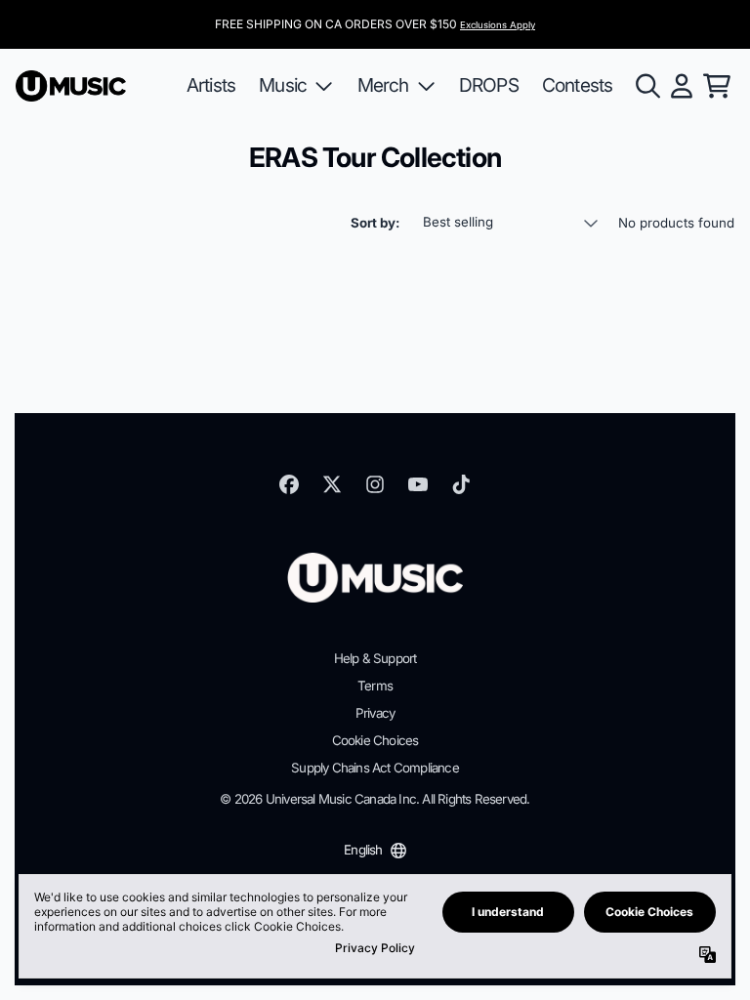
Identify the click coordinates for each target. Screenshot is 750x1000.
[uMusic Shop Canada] (71, 86)
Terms (375, 685)
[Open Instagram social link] (375, 484)
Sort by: (375, 222)
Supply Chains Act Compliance (375, 767)
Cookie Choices (375, 740)
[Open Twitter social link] (332, 484)
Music (283, 85)
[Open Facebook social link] (289, 484)
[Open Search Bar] (646, 86)
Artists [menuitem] (211, 85)
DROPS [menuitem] (489, 85)
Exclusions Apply (497, 25)
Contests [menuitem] (577, 85)
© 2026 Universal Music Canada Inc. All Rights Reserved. (374, 799)
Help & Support (375, 658)
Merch (383, 85)
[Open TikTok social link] (460, 484)
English (363, 849)
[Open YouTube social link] (417, 484)
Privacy (375, 713)
